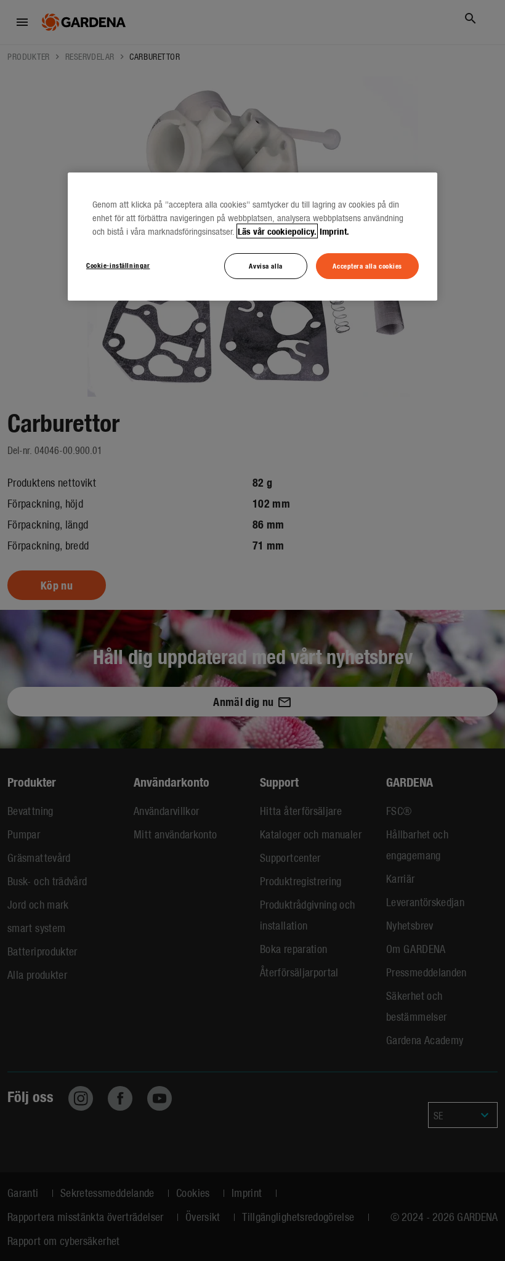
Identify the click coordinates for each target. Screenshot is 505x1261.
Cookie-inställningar (118, 265)
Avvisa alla (265, 265)
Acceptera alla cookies (367, 265)
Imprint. (334, 231)
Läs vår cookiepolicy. (277, 231)
